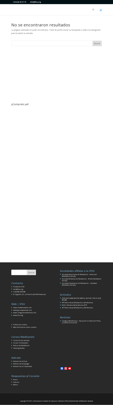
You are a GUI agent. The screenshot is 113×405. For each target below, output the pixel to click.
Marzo (15, 385)
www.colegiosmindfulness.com (24, 313)
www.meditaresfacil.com (22, 307)
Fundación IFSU (19, 287)
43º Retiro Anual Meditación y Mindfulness (77, 308)
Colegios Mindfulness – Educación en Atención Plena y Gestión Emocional (81, 322)
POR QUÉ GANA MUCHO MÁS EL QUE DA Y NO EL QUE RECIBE (81, 299)
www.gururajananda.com (22, 310)
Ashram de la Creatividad (22, 366)
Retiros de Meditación (21, 345)
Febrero (16, 382)
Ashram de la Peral (20, 361)
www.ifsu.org (18, 315)
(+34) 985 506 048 (19, 292)
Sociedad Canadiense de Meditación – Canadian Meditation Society (79, 284)
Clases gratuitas (19, 348)
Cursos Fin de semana (21, 340)
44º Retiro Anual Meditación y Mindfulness (77, 303)
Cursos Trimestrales (20, 343)
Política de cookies (20, 325)
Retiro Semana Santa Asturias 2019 (74, 305)
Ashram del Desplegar (21, 364)
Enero (15, 379)
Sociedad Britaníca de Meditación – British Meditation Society (81, 280)
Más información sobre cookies (24, 327)
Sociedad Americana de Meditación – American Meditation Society (79, 275)
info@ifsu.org (18, 289)
